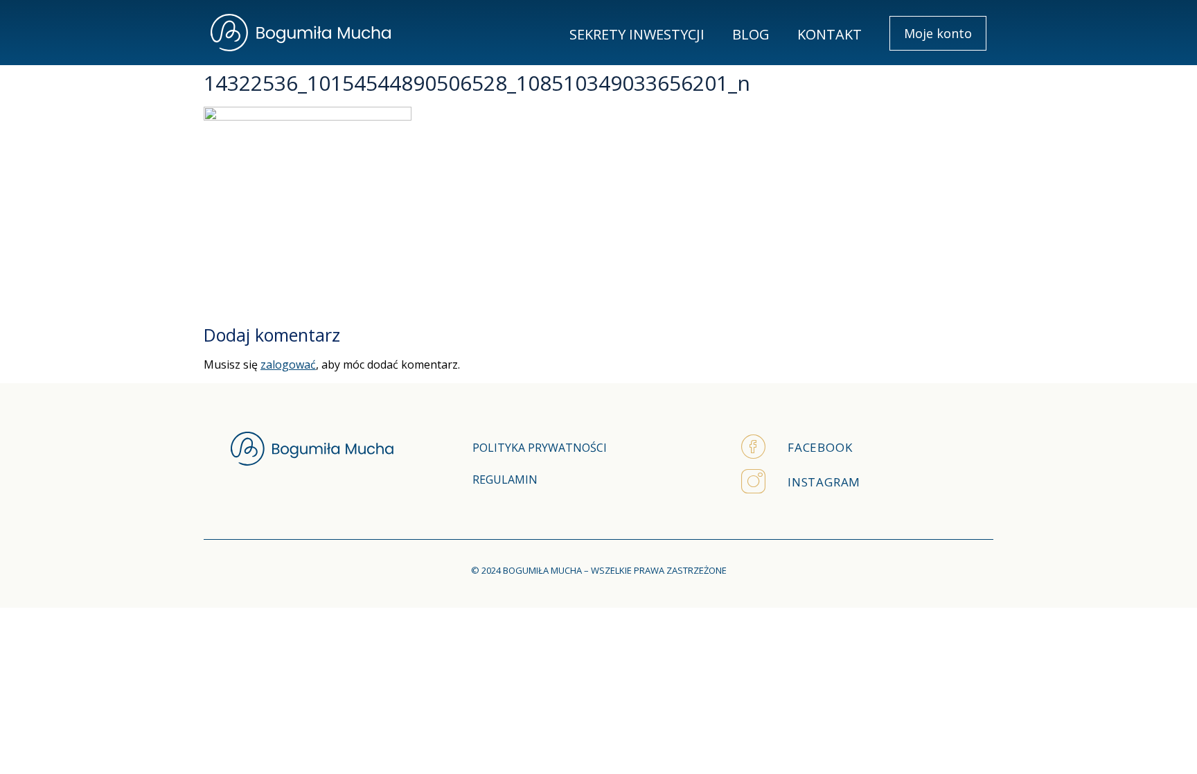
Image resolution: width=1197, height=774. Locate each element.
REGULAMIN (505, 479)
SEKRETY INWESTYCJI (636, 34)
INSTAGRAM (824, 482)
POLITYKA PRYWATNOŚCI (539, 447)
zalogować (288, 364)
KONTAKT (829, 34)
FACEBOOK (820, 447)
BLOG (751, 34)
